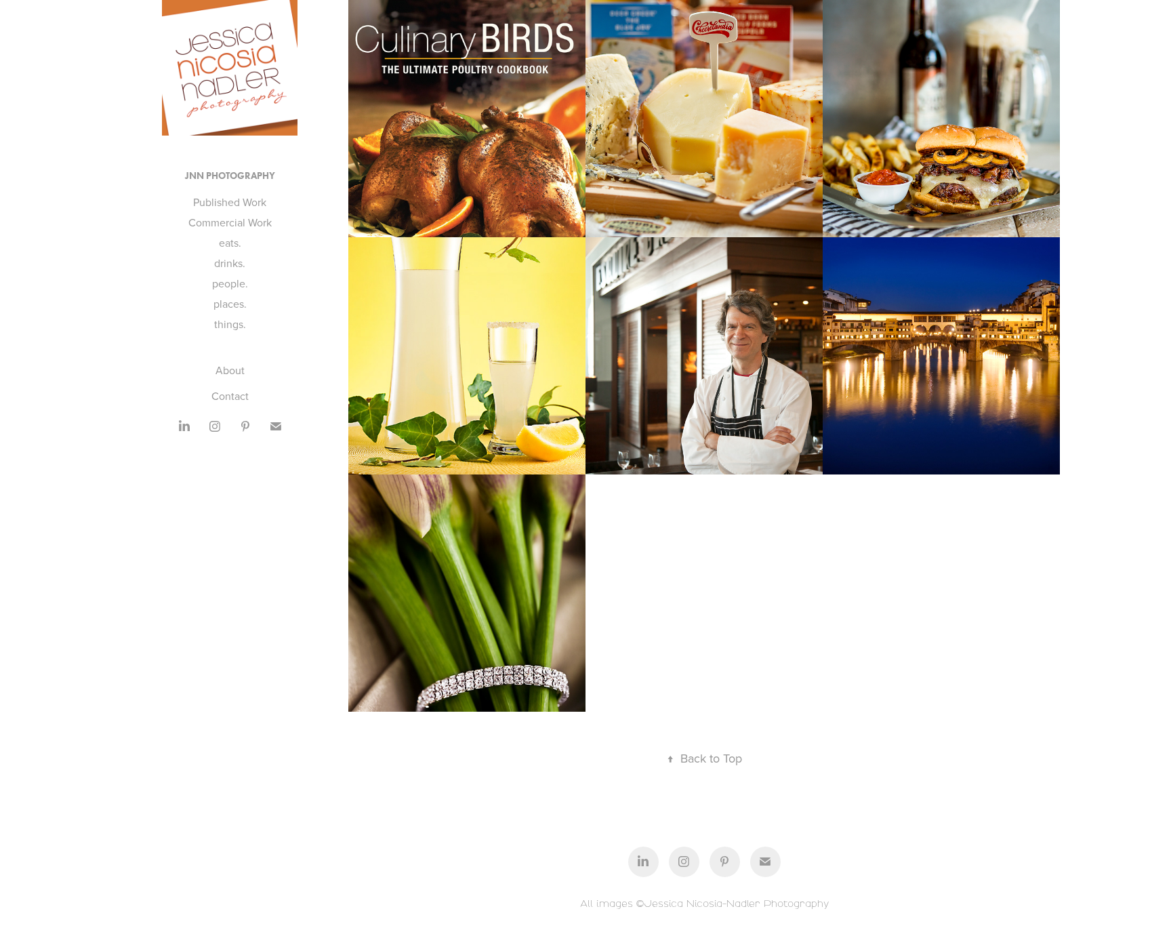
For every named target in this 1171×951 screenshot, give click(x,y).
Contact (230, 395)
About (230, 370)
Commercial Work (230, 222)
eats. (230, 242)
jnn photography (230, 176)
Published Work (229, 202)
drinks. (229, 263)
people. (230, 283)
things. (230, 324)
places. (230, 303)
